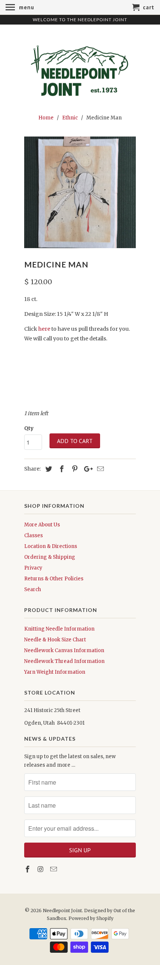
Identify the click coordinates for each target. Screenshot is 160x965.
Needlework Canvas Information (64, 650)
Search (32, 589)
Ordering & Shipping (49, 557)
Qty (28, 428)
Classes (33, 535)
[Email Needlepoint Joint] (54, 869)
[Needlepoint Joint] (80, 68)
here (44, 329)
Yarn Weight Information (54, 672)
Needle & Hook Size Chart (55, 640)
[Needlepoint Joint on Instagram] (41, 869)
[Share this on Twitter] (48, 469)
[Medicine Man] (80, 192)
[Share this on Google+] (86, 469)
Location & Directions (50, 546)
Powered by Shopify (90, 918)
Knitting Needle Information (59, 629)
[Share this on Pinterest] (74, 469)
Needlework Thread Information (64, 661)
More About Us (42, 525)
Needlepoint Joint (62, 910)
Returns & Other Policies (53, 579)
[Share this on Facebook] (61, 469)
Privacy (33, 568)
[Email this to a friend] (99, 469)
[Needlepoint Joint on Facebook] (28, 869)
